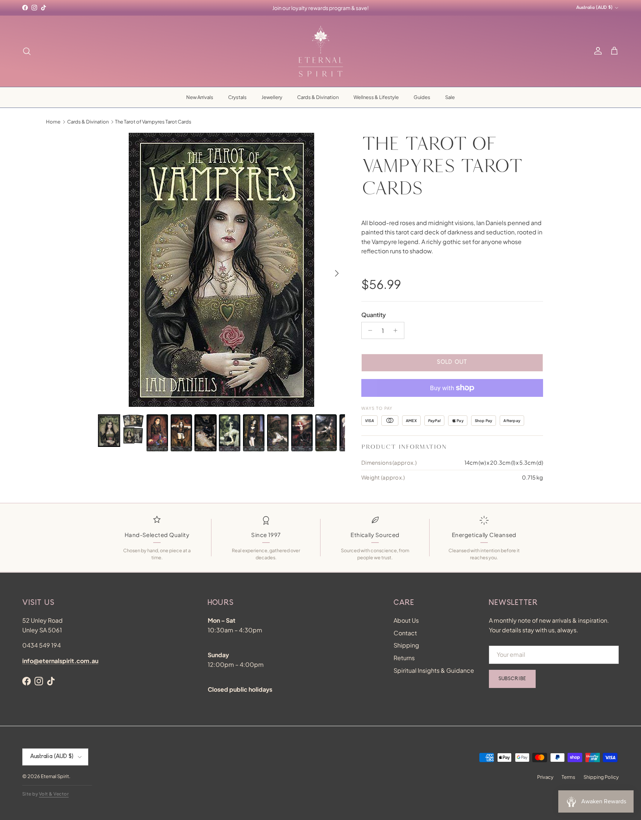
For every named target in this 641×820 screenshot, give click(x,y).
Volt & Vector (54, 794)
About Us (406, 620)
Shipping (406, 645)
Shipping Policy (601, 777)
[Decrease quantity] (368, 330)
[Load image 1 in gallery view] (221, 270)
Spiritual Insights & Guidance (434, 670)
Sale (450, 97)
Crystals (237, 97)
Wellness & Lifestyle (376, 97)
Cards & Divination (318, 97)
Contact (405, 633)
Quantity (373, 315)
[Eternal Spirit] (321, 51)
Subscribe (512, 679)
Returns (404, 658)
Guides (422, 97)
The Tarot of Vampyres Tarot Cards (153, 122)
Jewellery (272, 97)
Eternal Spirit (55, 776)
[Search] (26, 51)
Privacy (545, 777)
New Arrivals (199, 97)
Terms (568, 777)
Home (53, 122)
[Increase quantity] (397, 330)
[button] (614, 51)
